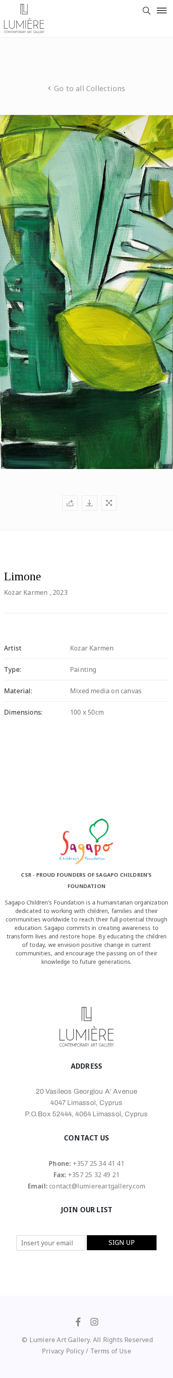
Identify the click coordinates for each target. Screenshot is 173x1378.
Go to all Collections (89, 88)
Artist (12, 648)
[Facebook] (78, 1322)
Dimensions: (23, 712)
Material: (18, 690)
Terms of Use (110, 1351)
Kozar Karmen (25, 592)
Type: (12, 669)
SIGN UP (122, 1242)
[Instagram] (94, 1322)
